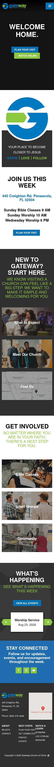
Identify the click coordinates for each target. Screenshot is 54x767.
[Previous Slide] (6, 622)
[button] (43, 708)
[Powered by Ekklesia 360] (48, 756)
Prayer (23, 737)
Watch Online (27, 55)
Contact (6, 733)
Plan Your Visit (26, 232)
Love (25, 158)
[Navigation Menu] (50, 6)
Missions (40, 740)
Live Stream (42, 736)
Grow (12, 158)
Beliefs (6, 729)
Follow (40, 158)
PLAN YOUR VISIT (24, 49)
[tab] (12, 158)
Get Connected (27, 733)
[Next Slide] (48, 622)
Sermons (40, 732)
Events (23, 741)
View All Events (27, 603)
